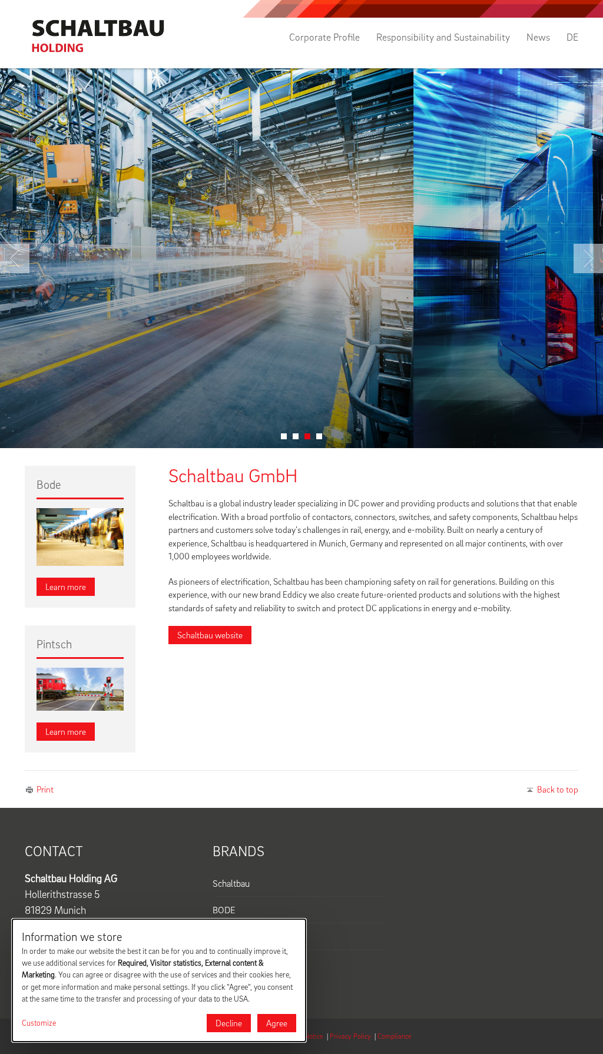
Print (45, 789)
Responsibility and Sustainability (443, 37)
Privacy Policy (350, 1036)
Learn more (65, 586)
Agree (276, 1022)
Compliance (394, 1036)
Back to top (557, 789)
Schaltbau (231, 883)
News (538, 37)
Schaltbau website (210, 634)
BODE (224, 910)
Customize (39, 1023)
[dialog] (159, 980)
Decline (229, 1022)
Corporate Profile (324, 37)
